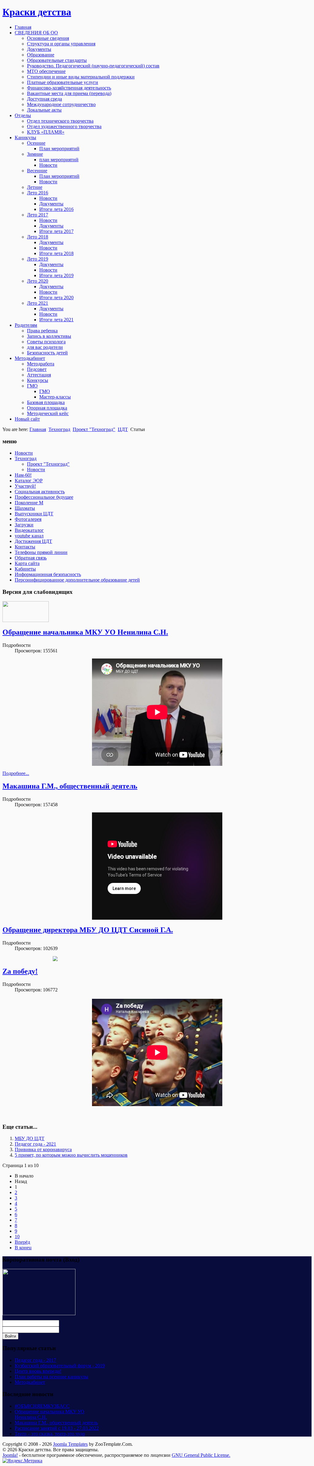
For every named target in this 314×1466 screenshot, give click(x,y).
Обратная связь (31, 557)
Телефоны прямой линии (41, 552)
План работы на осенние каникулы (51, 1376)
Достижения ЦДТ (33, 541)
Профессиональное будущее (44, 497)
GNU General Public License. (201, 1455)
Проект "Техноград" (94, 429)
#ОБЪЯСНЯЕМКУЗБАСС (42, 1406)
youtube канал (29, 535)
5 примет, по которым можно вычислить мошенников (71, 1155)
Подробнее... (15, 773)
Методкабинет (30, 1382)
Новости (24, 453)
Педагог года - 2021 (35, 1144)
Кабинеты (25, 568)
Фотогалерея (28, 519)
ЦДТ (123, 429)
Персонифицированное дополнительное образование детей (77, 579)
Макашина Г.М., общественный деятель (69, 786)
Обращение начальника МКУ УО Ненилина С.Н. (85, 632)
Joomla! (10, 1455)
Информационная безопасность (48, 574)
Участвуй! (25, 486)
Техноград (59, 429)
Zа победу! (20, 971)
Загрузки (24, 524)
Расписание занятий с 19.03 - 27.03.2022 (57, 1428)
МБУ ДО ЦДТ (29, 1138)
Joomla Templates (70, 1444)
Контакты (25, 546)
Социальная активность (40, 491)
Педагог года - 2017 (35, 1360)
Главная (37, 429)
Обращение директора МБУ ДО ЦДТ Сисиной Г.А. (87, 930)
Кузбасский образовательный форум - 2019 (60, 1365)
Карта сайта (27, 563)
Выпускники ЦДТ (34, 513)
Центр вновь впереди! (38, 1371)
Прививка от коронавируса (43, 1149)
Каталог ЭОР (29, 480)
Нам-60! (23, 475)
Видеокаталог (29, 530)
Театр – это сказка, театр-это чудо (50, 1433)
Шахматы (25, 508)
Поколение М (29, 502)
